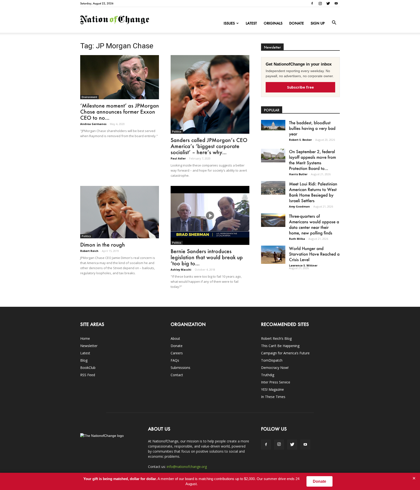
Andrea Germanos (93, 124)
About (175, 338)
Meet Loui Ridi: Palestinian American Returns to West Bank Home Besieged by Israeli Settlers (313, 192)
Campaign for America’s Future (285, 353)
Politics (176, 131)
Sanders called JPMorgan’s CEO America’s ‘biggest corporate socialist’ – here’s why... (209, 146)
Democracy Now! (275, 367)
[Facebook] (312, 3)
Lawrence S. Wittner (303, 265)
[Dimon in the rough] (119, 212)
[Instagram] (320, 3)
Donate (296, 23)
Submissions (180, 367)
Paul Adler (178, 158)
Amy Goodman (299, 206)
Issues (229, 23)
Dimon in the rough (102, 244)
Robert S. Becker (300, 139)
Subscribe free (300, 87)
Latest (251, 23)
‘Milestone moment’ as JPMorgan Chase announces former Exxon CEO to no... (119, 111)
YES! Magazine (272, 389)
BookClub (88, 367)
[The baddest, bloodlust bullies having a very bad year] (273, 125)
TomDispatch (271, 360)
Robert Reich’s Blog (276, 338)
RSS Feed (87, 375)
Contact (177, 375)
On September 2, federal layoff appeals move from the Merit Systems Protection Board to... (312, 160)
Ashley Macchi (181, 269)
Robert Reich (89, 251)
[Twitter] (328, 3)
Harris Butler (298, 174)
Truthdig (267, 375)
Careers (177, 353)
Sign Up (318, 23)
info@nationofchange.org (187, 466)
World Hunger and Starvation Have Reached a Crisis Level (314, 254)
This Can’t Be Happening (280, 345)
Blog (84, 360)
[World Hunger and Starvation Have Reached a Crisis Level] (273, 255)
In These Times (273, 396)
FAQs (175, 360)
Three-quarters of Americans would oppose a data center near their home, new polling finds (314, 224)
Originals (273, 23)
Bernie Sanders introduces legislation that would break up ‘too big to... (207, 257)
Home (85, 338)
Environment (89, 97)
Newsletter (88, 345)
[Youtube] (336, 3)
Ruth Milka (297, 239)
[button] (334, 23)
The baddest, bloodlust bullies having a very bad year (312, 128)
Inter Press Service (275, 382)
